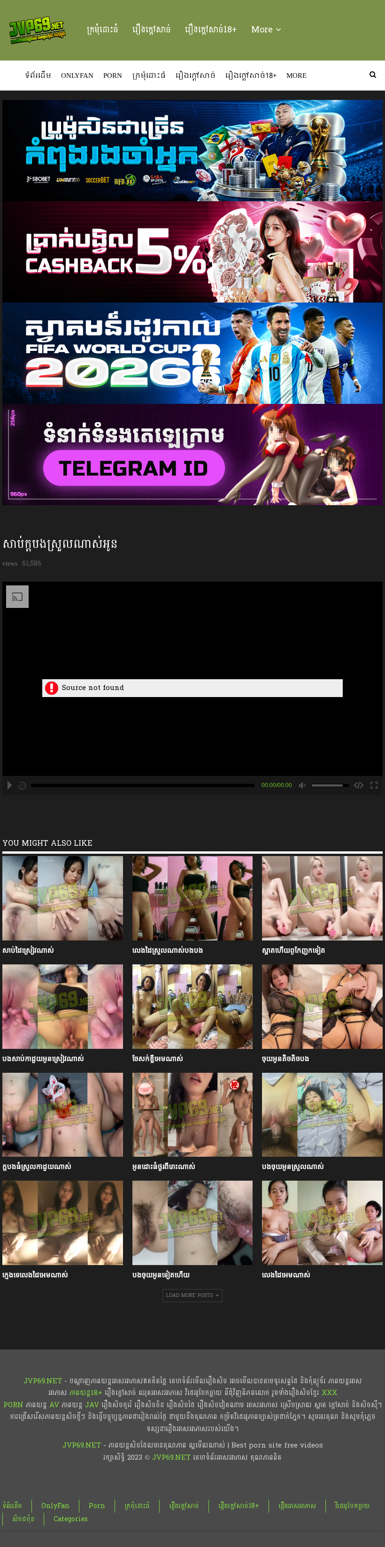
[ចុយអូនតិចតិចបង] (322, 1006)
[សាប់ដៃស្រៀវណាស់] (62, 898)
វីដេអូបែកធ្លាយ (352, 1506)
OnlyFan (77, 76)
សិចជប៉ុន (23, 1519)
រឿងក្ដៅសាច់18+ (211, 30)
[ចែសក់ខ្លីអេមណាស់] (192, 1006)
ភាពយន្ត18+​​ (85, 1393)
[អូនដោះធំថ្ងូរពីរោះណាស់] (192, 1115)
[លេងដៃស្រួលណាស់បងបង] (192, 898)
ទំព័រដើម (38, 76)
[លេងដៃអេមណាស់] (322, 1223)
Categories (71, 1519)
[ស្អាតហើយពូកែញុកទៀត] (322, 898)
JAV (91, 1405)
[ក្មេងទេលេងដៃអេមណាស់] (62, 1223)
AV (54, 1405)
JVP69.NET (42, 1381)
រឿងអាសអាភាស (297, 1506)
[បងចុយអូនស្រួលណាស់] (322, 1115)
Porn (112, 76)
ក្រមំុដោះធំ (102, 30)
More (263, 30)
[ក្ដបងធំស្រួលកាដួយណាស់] (62, 1115)
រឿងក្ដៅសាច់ (151, 30)
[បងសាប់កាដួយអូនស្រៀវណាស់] (62, 1006)
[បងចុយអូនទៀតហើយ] (192, 1223)
